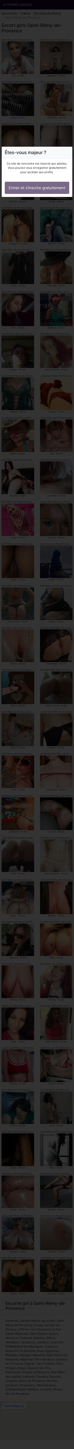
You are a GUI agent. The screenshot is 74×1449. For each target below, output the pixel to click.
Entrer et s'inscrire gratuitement (37, 188)
